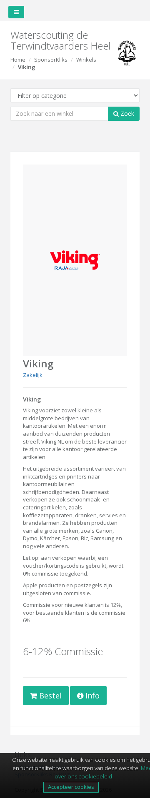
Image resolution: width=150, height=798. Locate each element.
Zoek (126, 113)
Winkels (86, 59)
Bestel (49, 696)
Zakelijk (32, 375)
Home (17, 59)
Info (91, 696)
